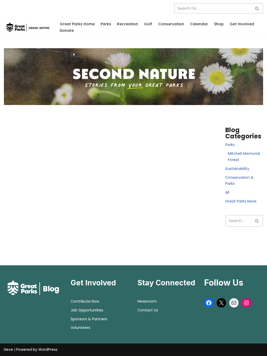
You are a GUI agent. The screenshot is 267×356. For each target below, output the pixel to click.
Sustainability (237, 168)
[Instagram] (246, 303)
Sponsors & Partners (89, 319)
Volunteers (80, 327)
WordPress (47, 349)
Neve (8, 349)
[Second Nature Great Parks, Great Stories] (27, 27)
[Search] (257, 8)
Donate (67, 30)
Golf (148, 24)
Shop (219, 24)
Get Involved (242, 24)
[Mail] (234, 303)
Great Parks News (241, 201)
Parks (106, 24)
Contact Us (147, 310)
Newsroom (147, 301)
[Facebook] (209, 303)
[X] (221, 303)
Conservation (171, 24)
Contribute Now (85, 301)
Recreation (127, 24)
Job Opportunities (87, 310)
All (227, 192)
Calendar (199, 24)
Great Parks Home (77, 24)
